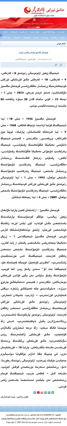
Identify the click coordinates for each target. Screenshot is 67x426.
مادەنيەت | (16, 37)
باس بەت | (60, 32)
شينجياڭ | (13, 32)
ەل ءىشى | (23, 32)
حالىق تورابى (61, 44)
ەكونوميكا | (26, 37)
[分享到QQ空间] (45, 392)
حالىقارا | (53, 37)
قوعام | (35, 37)
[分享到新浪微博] (42, 392)
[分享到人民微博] (38, 392)
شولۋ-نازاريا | (34, 32)
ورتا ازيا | (44, 37)
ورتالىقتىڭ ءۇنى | (48, 32)
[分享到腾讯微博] (49, 392)
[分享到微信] (52, 392)
